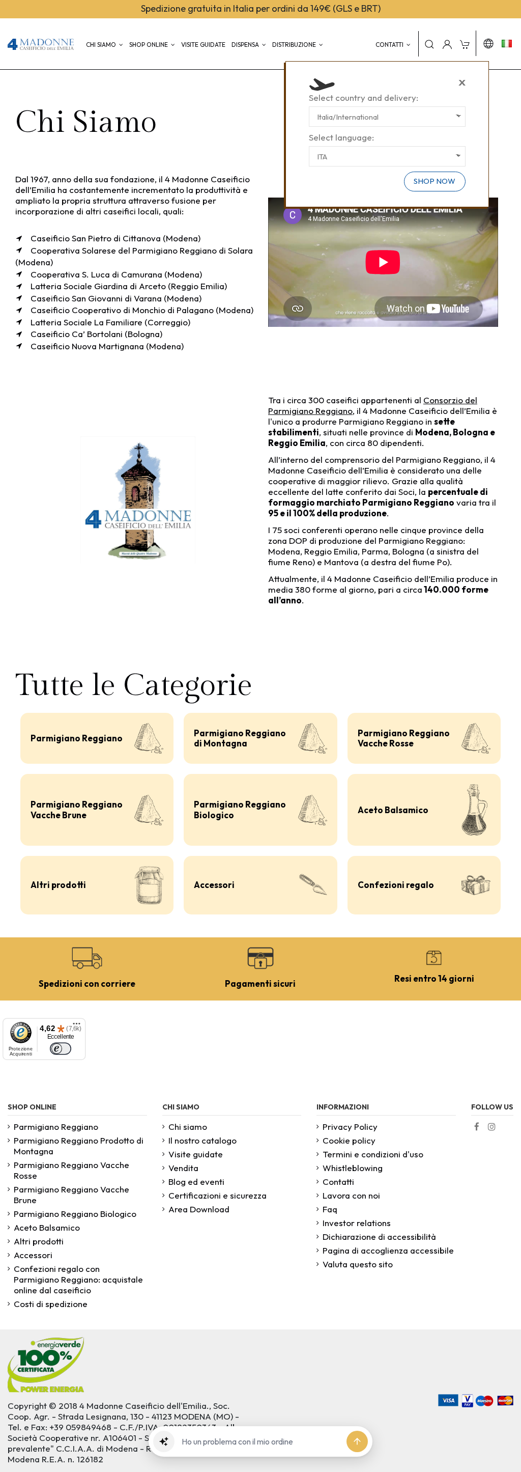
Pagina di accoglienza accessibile (388, 1250)
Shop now (434, 181)
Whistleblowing (353, 1167)
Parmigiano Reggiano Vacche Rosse (404, 738)
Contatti (338, 1181)
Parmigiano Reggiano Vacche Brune (77, 809)
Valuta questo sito (358, 1264)
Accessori (214, 884)
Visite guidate (195, 1154)
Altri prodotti (58, 884)
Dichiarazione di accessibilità (379, 1236)
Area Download (198, 1209)
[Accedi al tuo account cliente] (447, 43)
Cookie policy (349, 1140)
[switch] (60, 1048)
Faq (330, 1209)
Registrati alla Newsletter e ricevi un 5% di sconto (136, 8)
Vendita (183, 1167)
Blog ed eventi (196, 1181)
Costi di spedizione (51, 1303)
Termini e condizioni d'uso (373, 1154)
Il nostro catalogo (202, 1140)
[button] (164, 1441)
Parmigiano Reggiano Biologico (240, 809)
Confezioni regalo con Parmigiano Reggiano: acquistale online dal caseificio (78, 1279)
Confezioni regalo (396, 884)
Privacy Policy (350, 1126)
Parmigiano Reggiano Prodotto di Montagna (78, 1145)
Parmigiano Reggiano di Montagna (240, 738)
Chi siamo (187, 1126)
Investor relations (357, 1222)
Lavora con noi (351, 1195)
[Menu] (77, 1027)
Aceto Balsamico (393, 809)
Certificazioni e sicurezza (217, 1195)
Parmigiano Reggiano (77, 738)
